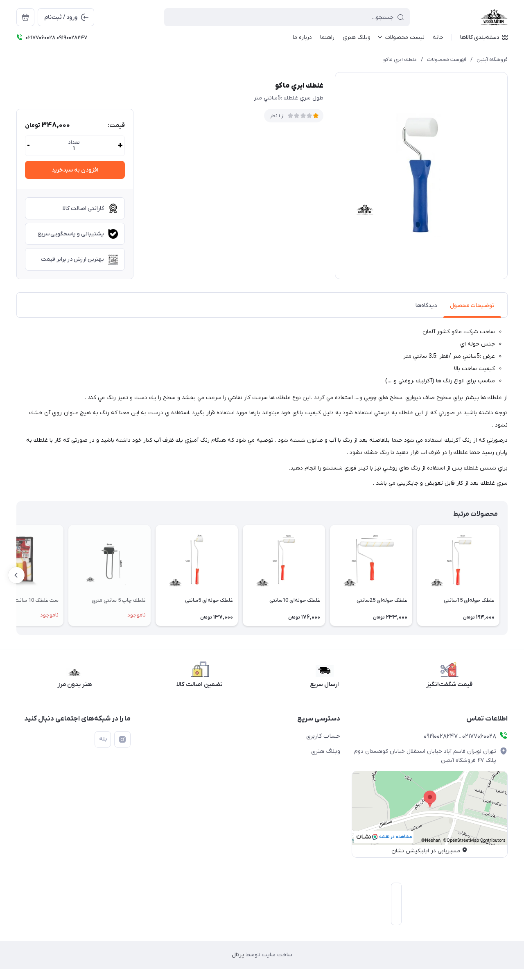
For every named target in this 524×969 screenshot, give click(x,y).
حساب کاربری (323, 736)
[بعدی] (16, 575)
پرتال (238, 955)
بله (103, 739)
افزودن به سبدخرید (75, 170)
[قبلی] (507, 575)
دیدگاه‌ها (426, 305)
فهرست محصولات (446, 59)
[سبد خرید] (25, 17)
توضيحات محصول (472, 305)
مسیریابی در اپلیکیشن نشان (425, 851)
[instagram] (122, 739)
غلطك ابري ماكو (400, 59)
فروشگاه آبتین (492, 59)
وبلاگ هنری (325, 751)
